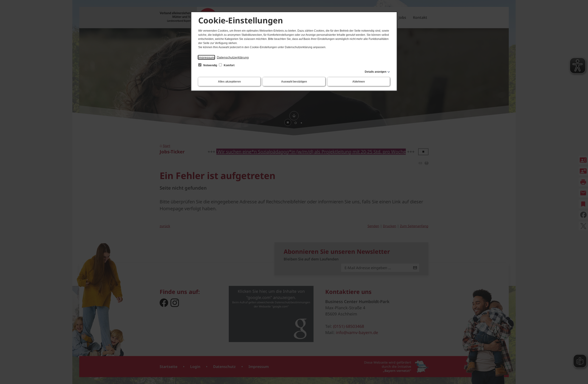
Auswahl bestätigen (294, 81)
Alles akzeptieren (229, 81)
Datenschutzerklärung (233, 57)
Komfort (229, 65)
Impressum (206, 57)
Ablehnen (358, 81)
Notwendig (210, 65)
